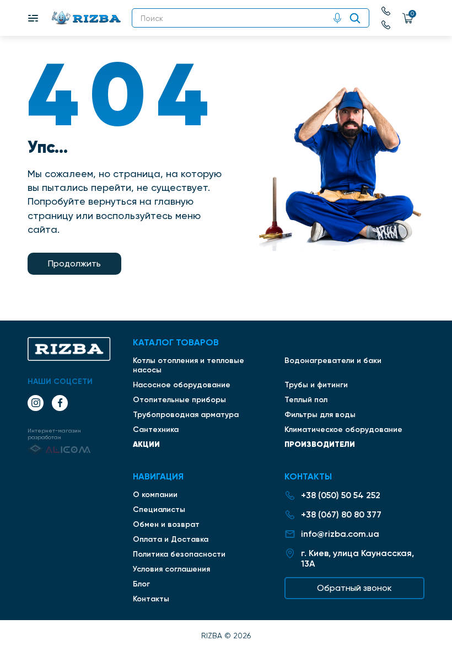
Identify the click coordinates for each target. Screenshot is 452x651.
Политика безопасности (179, 554)
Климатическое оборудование (343, 429)
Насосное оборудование (181, 384)
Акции (146, 444)
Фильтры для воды (320, 414)
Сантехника (156, 429)
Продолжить (74, 263)
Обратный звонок (354, 588)
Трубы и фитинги (316, 384)
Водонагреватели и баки (332, 360)
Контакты (151, 599)
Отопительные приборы (179, 399)
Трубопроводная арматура (186, 414)
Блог (141, 584)
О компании (155, 494)
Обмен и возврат (166, 524)
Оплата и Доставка (170, 539)
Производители (319, 444)
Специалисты (159, 509)
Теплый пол (305, 399)
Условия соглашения (171, 569)
